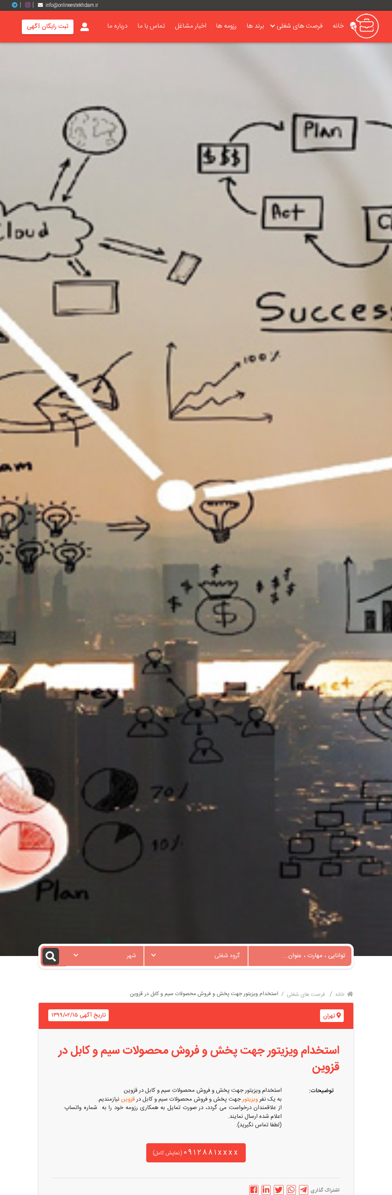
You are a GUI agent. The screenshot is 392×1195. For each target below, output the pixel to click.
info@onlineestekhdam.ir (72, 5)
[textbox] (195, 953)
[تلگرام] (17, 5)
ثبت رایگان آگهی (48, 26)
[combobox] (196, 956)
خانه (338, 26)
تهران (329, 1016)
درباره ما (117, 26)
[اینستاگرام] (30, 5)
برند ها (255, 26)
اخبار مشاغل (190, 26)
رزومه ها (226, 26)
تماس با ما (151, 26)
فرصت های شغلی (300, 26)
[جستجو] (53, 956)
